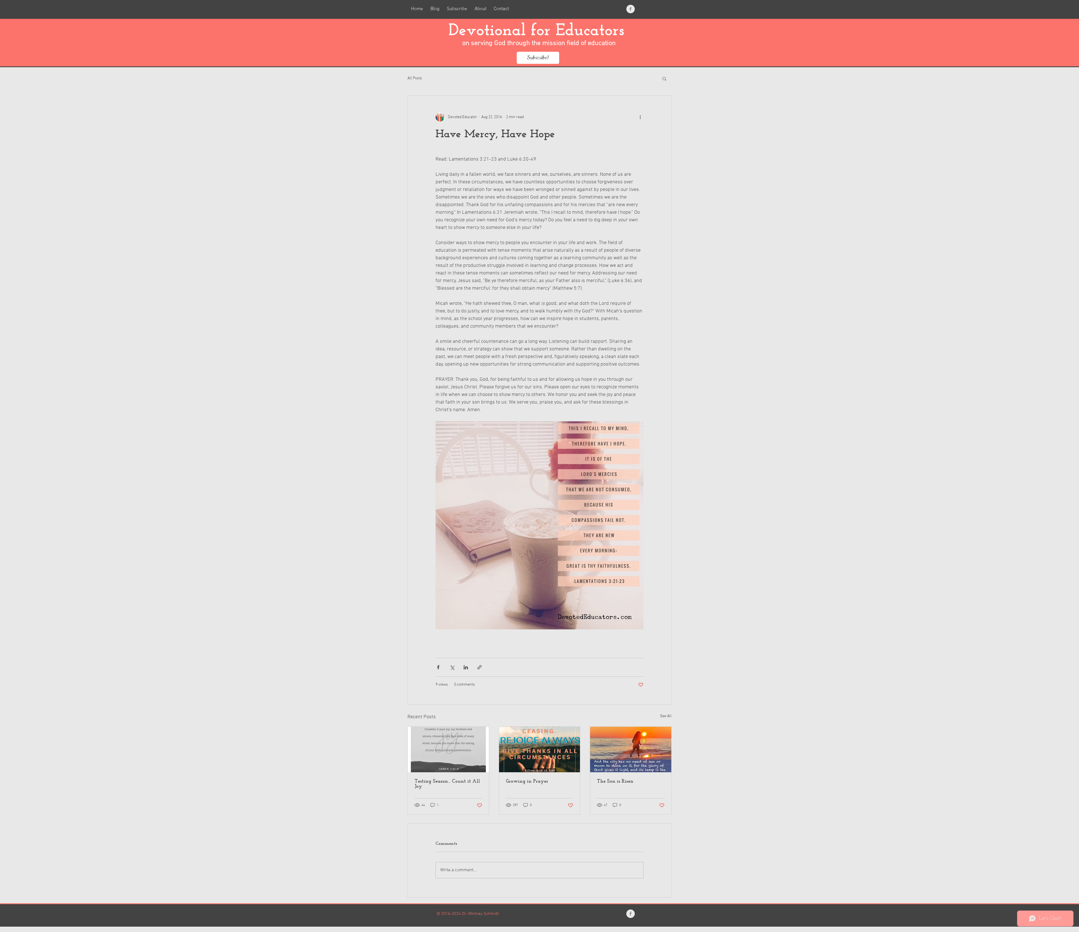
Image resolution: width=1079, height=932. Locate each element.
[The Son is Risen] (630, 749)
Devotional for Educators (538, 31)
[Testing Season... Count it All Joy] (448, 749)
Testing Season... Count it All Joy (447, 784)
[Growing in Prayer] (539, 749)
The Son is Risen (615, 781)
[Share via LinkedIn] (465, 667)
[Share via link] (479, 667)
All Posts (414, 78)
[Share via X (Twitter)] (452, 667)
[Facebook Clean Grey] (630, 9)
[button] (664, 78)
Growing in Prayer (527, 781)
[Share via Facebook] (438, 667)
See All (666, 716)
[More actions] (640, 117)
